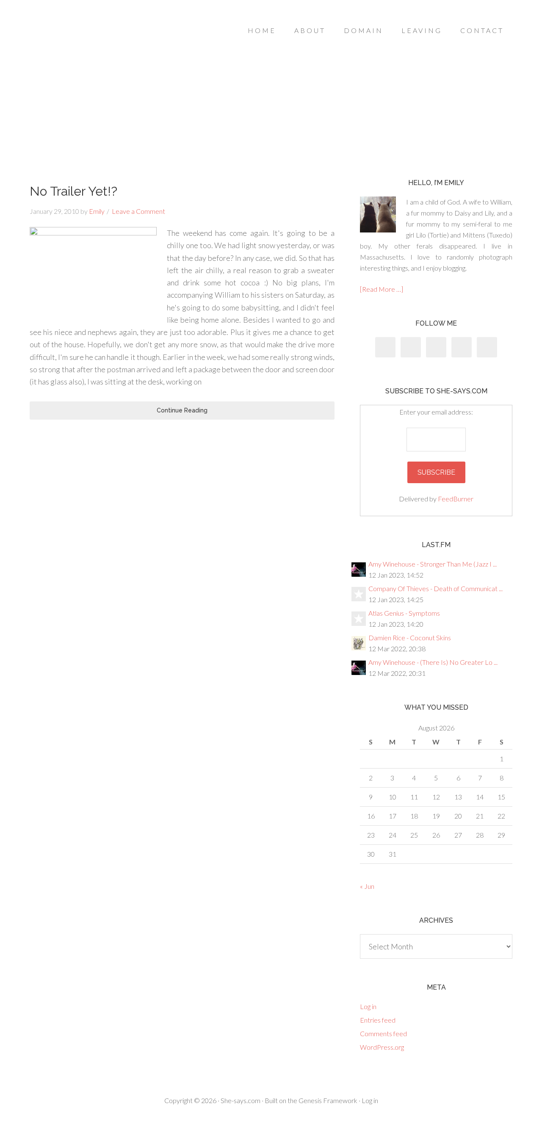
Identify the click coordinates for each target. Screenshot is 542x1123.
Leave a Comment (138, 211)
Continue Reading (182, 410)
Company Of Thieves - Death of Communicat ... (435, 588)
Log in (368, 1006)
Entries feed (377, 1020)
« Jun (367, 886)
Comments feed (383, 1033)
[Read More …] (381, 289)
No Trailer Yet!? (73, 191)
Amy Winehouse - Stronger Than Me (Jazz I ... (432, 564)
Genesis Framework (328, 1100)
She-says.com (240, 1100)
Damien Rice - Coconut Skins (409, 637)
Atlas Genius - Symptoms (404, 613)
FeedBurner (455, 499)
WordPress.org (382, 1047)
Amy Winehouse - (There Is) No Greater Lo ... (433, 662)
